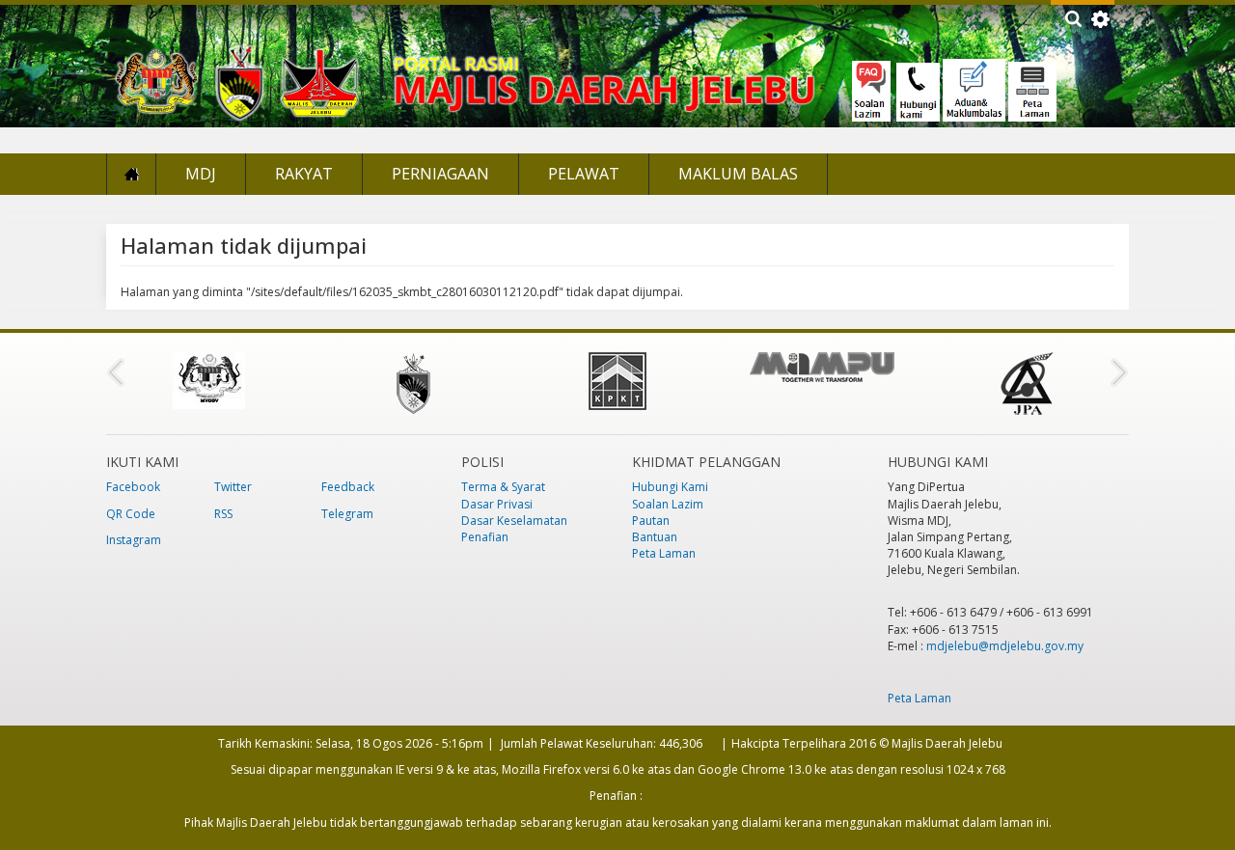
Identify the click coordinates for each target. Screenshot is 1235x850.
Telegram (347, 514)
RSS (223, 514)
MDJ (200, 173)
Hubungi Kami (670, 487)
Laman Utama (131, 174)
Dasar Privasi (497, 504)
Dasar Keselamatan (514, 520)
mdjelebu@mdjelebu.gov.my (1005, 646)
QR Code (130, 514)
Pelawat (583, 173)
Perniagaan (440, 173)
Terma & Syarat (503, 487)
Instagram (133, 540)
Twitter (233, 487)
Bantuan (654, 537)
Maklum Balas (738, 173)
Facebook (133, 487)
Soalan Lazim (667, 504)
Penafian (484, 537)
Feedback (347, 487)
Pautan (651, 520)
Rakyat (304, 173)
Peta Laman (664, 553)
